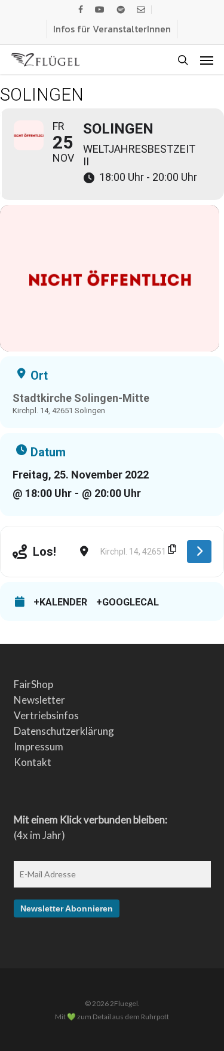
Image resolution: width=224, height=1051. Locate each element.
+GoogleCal (127, 602)
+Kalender (60, 602)
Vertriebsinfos (46, 715)
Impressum (38, 746)
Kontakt (32, 762)
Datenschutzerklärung (64, 731)
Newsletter (39, 699)
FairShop (33, 684)
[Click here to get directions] (199, 551)
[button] (206, 60)
